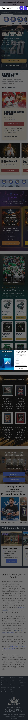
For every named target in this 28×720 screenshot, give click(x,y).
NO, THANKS (21, 368)
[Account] (21, 8)
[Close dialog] (27, 350)
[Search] (17, 8)
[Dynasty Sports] (7, 8)
